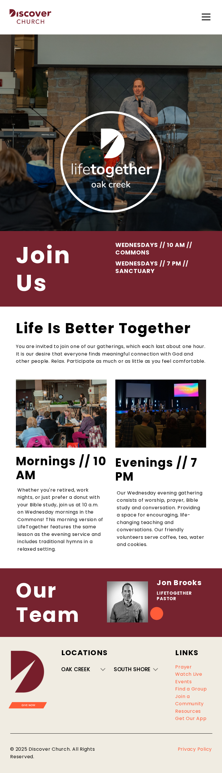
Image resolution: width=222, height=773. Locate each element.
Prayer (183, 667)
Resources (188, 711)
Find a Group (191, 689)
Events (183, 681)
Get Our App (190, 718)
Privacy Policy (195, 749)
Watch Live (188, 674)
